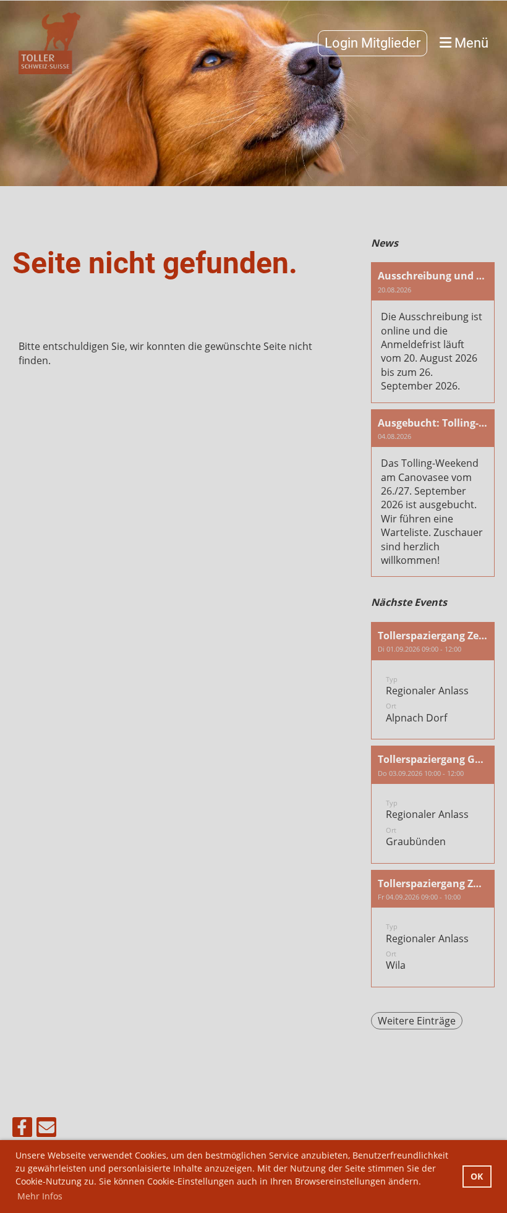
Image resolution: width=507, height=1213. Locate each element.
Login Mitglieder (372, 43)
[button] (433, 680)
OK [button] (477, 1176)
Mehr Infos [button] (39, 1196)
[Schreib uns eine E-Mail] (46, 1129)
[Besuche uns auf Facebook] (22, 1129)
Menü (469, 43)
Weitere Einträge (417, 1021)
